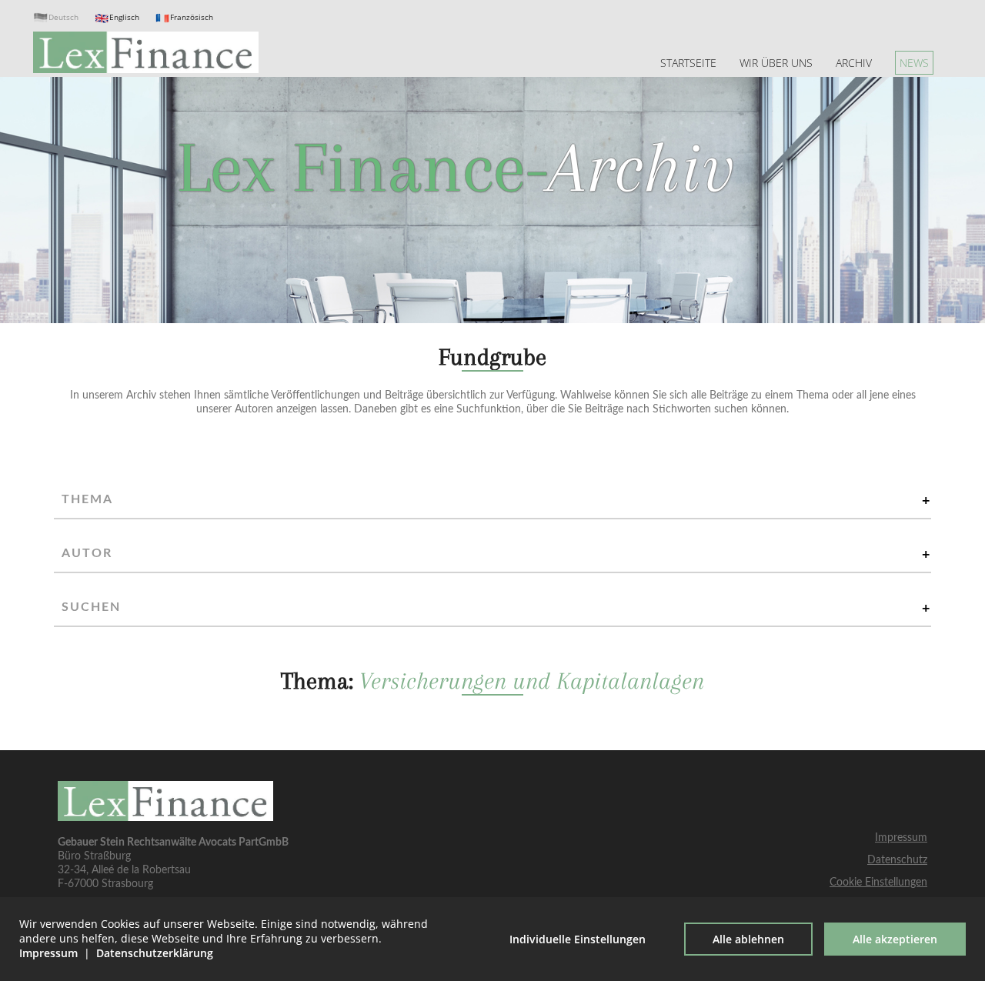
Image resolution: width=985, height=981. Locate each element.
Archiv (854, 62)
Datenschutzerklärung (154, 953)
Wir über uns (776, 62)
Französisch (191, 17)
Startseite (688, 62)
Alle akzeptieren (895, 939)
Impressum (901, 837)
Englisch (124, 17)
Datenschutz (897, 860)
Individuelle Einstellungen (577, 939)
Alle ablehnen (748, 939)
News (914, 62)
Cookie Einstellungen (878, 882)
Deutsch (63, 17)
